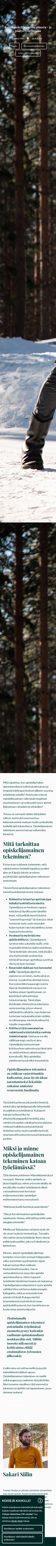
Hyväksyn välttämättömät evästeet (19, 1538)
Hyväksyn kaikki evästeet (19, 1528)
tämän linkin (17, 1521)
